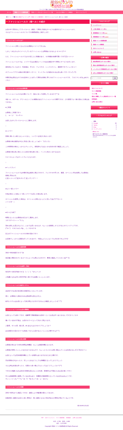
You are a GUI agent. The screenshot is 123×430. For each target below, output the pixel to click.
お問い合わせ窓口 (97, 102)
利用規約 (94, 99)
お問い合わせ (97, 52)
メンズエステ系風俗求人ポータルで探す (105, 69)
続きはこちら (96, 131)
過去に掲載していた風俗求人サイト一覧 (104, 96)
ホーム (9, 12)
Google (95, 123)
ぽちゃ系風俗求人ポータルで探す (103, 73)
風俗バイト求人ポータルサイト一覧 (42, 12)
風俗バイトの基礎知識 (21, 12)
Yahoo (95, 125)
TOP (42, 417)
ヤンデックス (97, 129)
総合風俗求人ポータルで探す (102, 61)
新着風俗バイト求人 (100, 33)
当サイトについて (81, 12)
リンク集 (94, 93)
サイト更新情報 (96, 91)
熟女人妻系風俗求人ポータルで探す (104, 65)
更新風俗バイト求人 (100, 37)
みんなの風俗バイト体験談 (64, 12)
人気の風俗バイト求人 (100, 29)
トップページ (97, 25)
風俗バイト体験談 (98, 44)
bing (94, 127)
